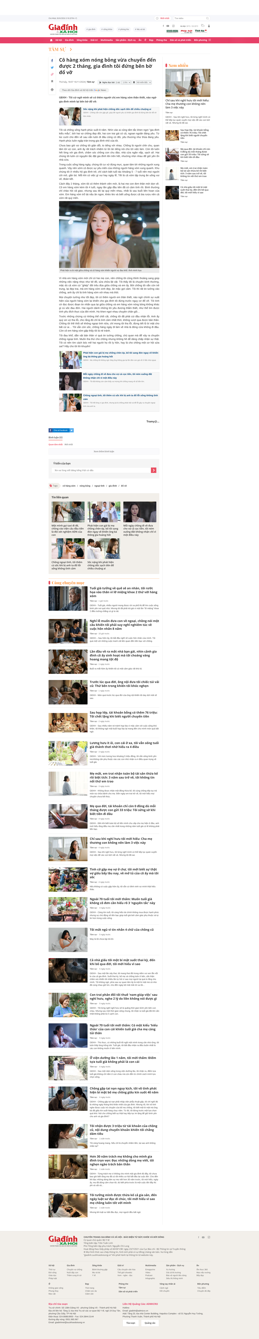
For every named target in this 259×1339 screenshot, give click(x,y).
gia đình (91, 29)
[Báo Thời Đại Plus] (201, 31)
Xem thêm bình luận (104, 451)
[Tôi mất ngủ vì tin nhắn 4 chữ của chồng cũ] (68, 940)
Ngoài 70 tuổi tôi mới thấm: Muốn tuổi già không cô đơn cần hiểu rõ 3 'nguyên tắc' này (122, 901)
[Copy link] (52, 74)
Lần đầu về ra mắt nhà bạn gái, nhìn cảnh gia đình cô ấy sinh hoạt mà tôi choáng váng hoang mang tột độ (123, 655)
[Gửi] (153, 470)
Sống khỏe (82, 40)
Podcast (148, 1275)
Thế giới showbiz (125, 1272)
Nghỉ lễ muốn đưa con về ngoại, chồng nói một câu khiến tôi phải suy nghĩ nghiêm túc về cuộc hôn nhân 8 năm (124, 625)
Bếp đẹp (200, 1275)
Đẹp (151, 40)
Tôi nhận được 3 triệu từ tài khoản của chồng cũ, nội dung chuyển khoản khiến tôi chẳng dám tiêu (123, 1130)
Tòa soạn (130, 1323)
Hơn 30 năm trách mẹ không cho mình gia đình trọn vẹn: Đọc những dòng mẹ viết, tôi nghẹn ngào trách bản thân (122, 1160)
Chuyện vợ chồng (74, 1269)
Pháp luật (53, 1278)
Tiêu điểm (201, 1288)
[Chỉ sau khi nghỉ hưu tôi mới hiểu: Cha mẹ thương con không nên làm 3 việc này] (68, 849)
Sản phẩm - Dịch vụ (126, 40)
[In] (52, 90)
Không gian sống (56, 1288)
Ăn (140, 40)
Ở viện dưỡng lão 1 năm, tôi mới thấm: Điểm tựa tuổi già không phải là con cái (123, 1060)
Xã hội (58, 40)
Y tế (94, 1275)
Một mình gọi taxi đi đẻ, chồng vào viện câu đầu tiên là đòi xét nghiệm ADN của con (68, 530)
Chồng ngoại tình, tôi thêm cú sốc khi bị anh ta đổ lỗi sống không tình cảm (67, 565)
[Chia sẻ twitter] (52, 67)
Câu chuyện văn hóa (126, 1269)
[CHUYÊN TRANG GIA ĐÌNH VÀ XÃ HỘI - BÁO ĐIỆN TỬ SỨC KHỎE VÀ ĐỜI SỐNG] (63, 29)
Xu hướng (170, 1269)
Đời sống (53, 1272)
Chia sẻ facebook (60, 430)
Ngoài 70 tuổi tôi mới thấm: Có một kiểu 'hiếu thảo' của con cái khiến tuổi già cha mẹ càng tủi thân (124, 1029)
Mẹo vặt (52, 1294)
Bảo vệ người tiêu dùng (176, 1275)
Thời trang (89, 1288)
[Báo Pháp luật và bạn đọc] (186, 32)
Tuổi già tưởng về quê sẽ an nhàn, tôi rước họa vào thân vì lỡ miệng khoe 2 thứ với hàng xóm (123, 592)
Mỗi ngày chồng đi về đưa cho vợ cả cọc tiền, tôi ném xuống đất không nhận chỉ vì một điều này (139, 530)
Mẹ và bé (141, 29)
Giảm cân (89, 1294)
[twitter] (72, 430)
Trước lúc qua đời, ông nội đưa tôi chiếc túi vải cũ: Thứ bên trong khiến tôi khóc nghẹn (124, 684)
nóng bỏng (85, 485)
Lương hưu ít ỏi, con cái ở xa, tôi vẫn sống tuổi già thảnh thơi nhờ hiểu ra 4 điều (124, 745)
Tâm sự (58, 49)
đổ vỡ (124, 485)
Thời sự (52, 1269)
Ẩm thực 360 (202, 1269)
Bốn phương (200, 40)
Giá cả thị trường (173, 1272)
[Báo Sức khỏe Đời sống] (172, 31)
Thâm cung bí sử (74, 1275)
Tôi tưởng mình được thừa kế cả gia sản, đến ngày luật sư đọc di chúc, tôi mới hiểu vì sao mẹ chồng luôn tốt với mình (123, 1199)
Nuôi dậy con (72, 1272)
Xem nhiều (178, 65)
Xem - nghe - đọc (125, 1275)
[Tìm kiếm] (207, 18)
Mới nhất (164, 18)
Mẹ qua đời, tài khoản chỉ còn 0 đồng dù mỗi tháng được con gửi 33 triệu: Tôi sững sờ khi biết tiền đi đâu (123, 810)
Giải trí (94, 40)
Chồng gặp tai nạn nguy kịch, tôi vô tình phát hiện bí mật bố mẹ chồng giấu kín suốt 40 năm (124, 1090)
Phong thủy (53, 1291)
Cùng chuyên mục (68, 582)
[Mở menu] (209, 40)
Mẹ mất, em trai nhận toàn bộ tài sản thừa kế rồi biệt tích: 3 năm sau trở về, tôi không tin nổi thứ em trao (124, 777)
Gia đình (69, 40)
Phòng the (161, 40)
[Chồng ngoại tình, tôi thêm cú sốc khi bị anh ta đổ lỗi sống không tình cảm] (68, 548)
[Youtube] (168, 26)
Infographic (150, 1278)
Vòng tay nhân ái (167, 1284)
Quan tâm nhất (56, 444)
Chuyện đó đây (203, 1291)
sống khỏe (107, 29)
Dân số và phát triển (180, 40)
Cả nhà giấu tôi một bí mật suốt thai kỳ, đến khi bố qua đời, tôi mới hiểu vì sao (122, 962)
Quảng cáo (150, 1323)
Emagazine (150, 1269)
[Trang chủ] (51, 40)
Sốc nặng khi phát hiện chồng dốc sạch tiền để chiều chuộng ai (117, 109)
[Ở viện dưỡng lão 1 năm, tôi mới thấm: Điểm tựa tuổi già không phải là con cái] (68, 1068)
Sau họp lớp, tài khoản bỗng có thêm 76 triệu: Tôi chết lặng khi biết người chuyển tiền (124, 714)
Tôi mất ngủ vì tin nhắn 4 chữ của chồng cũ (122, 930)
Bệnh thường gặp (99, 1269)
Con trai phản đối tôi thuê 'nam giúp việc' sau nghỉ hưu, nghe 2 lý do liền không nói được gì (123, 997)
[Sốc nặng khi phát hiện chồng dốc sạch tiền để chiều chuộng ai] (104, 548)
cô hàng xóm (69, 485)
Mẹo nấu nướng (203, 1272)
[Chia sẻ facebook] (52, 60)
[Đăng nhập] (208, 25)
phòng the (124, 29)
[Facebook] (163, 26)
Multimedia (107, 40)
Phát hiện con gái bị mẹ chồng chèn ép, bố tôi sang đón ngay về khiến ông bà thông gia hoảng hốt (103, 530)
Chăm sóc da (91, 1291)
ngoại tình (99, 485)
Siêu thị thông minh (174, 1278)
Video (147, 1272)
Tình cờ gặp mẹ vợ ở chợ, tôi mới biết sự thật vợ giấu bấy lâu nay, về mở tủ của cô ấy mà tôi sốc (124, 873)
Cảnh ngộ (164, 1288)
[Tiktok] (173, 25)
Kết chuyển (164, 1291)
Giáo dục (52, 1275)
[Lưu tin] (52, 82)
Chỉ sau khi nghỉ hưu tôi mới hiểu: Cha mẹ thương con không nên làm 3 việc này (121, 841)
